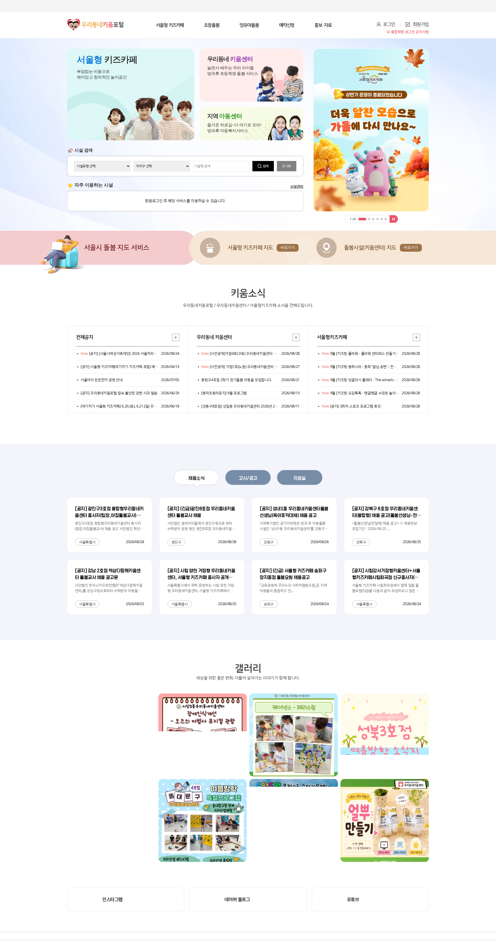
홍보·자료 (323, 25)
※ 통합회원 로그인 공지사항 (408, 32)
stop (394, 219)
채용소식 (196, 477)
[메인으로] (95, 20)
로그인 (389, 24)
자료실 (299, 477)
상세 (175, 337)
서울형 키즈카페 (170, 25)
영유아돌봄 (249, 25)
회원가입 (421, 24)
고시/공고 (248, 477)
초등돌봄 (211, 25)
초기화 (286, 166)
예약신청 (287, 25)
